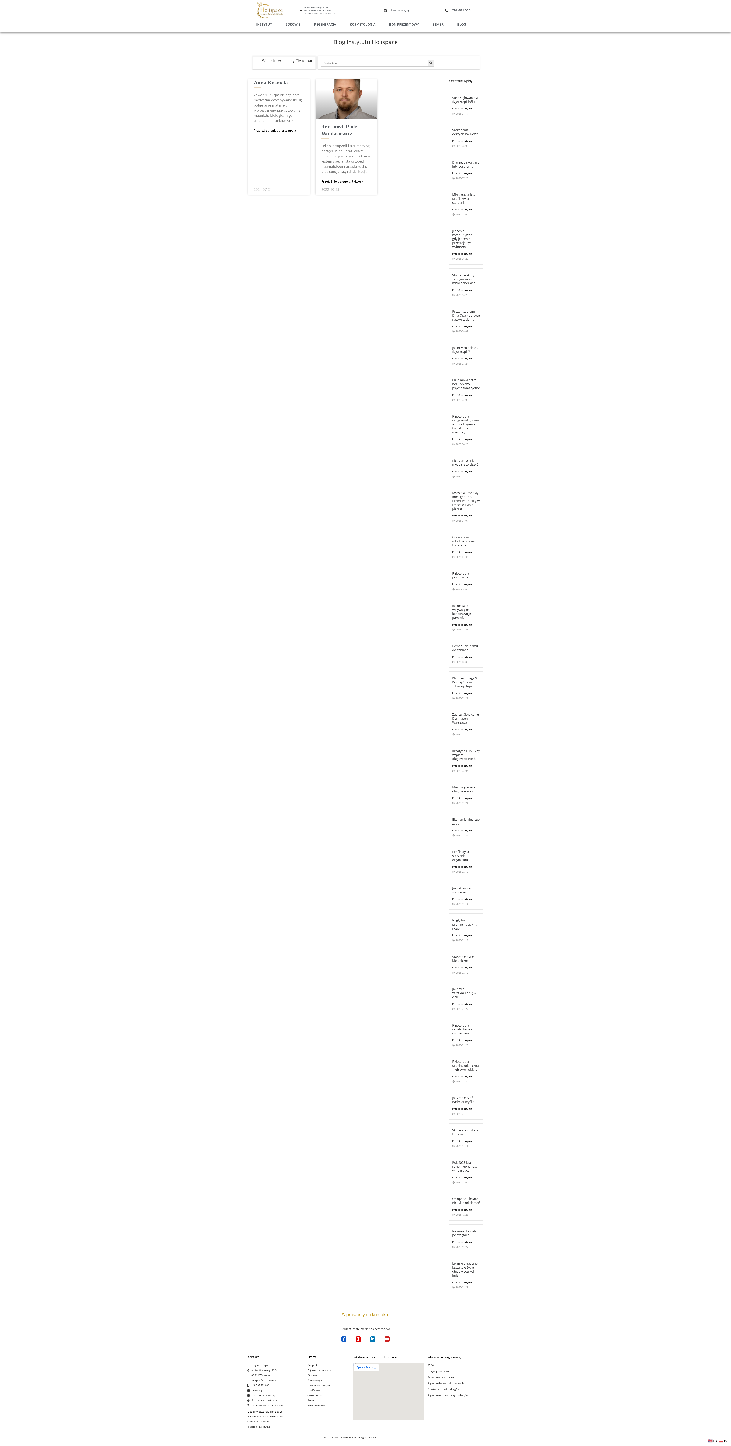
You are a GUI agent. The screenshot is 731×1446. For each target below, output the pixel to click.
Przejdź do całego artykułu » (275, 130)
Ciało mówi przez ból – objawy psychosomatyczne (466, 384)
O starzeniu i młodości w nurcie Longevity (465, 541)
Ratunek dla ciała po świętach (464, 1233)
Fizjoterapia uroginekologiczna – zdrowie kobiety (465, 1065)
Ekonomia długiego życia (466, 821)
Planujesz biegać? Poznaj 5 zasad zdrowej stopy (464, 682)
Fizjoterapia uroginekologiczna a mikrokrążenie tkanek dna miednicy (465, 424)
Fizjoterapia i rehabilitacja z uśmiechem (462, 1029)
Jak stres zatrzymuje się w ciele (464, 993)
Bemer (438, 24)
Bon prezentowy (404, 24)
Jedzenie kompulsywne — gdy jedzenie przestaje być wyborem (464, 239)
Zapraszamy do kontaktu (366, 1314)
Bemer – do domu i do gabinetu (466, 648)
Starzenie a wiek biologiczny (463, 959)
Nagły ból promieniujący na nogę (464, 924)
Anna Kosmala (271, 83)
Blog (461, 24)
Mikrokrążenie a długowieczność (463, 789)
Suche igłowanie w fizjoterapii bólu (465, 100)
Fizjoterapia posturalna (460, 575)
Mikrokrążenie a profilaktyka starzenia (463, 198)
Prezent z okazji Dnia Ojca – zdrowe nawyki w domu (466, 315)
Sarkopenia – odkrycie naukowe (465, 132)
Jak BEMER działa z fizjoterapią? (465, 350)
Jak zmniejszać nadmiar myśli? (463, 1100)
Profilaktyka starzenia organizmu (460, 856)
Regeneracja (325, 24)
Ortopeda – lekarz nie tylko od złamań (466, 1201)
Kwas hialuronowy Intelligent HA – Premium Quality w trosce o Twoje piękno (466, 501)
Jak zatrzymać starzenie (462, 890)
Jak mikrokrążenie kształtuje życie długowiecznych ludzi (465, 1269)
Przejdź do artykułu (462, 108)
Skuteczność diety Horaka (465, 1132)
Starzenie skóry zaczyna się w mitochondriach (463, 279)
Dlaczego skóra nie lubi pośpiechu (465, 164)
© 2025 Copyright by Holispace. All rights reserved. (351, 1437)
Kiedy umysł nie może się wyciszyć (465, 463)
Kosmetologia (363, 24)
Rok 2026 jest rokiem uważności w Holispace (465, 1166)
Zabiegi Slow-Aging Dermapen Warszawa (465, 718)
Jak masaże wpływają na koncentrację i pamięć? (462, 612)
